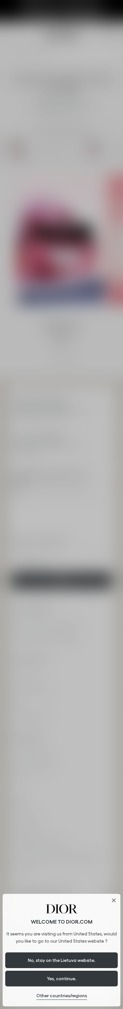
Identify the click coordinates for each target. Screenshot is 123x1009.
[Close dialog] (114, 900)
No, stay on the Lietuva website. (61, 960)
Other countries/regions (61, 995)
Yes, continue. (61, 978)
